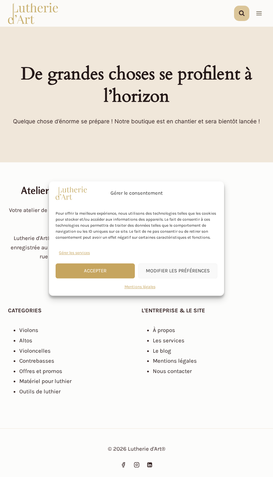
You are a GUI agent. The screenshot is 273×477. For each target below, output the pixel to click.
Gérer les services (74, 252)
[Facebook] (123, 464)
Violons (28, 330)
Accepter (95, 271)
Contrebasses (36, 360)
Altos (25, 340)
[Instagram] (136, 464)
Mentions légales (140, 286)
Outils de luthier (40, 391)
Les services (168, 340)
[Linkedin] (149, 464)
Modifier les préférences (178, 271)
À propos (164, 330)
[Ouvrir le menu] (259, 13)
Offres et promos (40, 371)
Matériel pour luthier (45, 381)
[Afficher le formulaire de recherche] (241, 13)
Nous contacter (172, 371)
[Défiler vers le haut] (18, 458)
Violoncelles (35, 350)
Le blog (162, 350)
